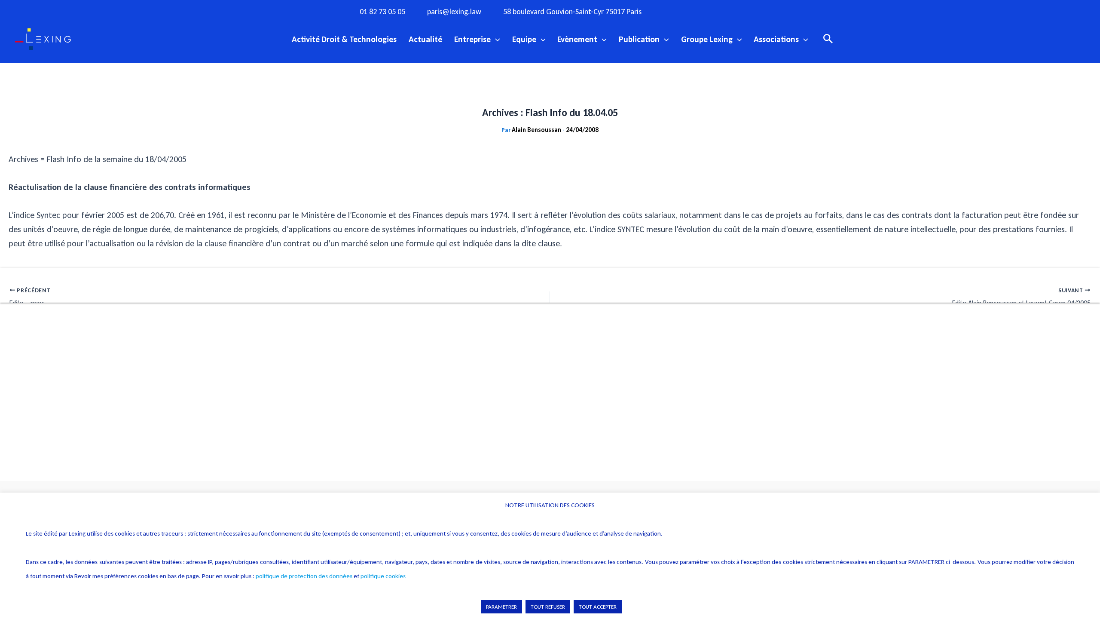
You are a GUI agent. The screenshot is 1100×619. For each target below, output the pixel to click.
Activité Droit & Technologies (344, 39)
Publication (639, 39)
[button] (495, 39)
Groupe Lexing (707, 39)
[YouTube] (729, 11)
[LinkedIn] (747, 11)
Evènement (577, 39)
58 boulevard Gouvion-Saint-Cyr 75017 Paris (572, 11)
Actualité (425, 39)
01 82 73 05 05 (382, 11)
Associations (776, 39)
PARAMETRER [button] (501, 607)
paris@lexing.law (454, 11)
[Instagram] (694, 11)
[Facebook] (676, 11)
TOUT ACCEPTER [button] (598, 607)
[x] (712, 11)
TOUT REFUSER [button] (548, 607)
